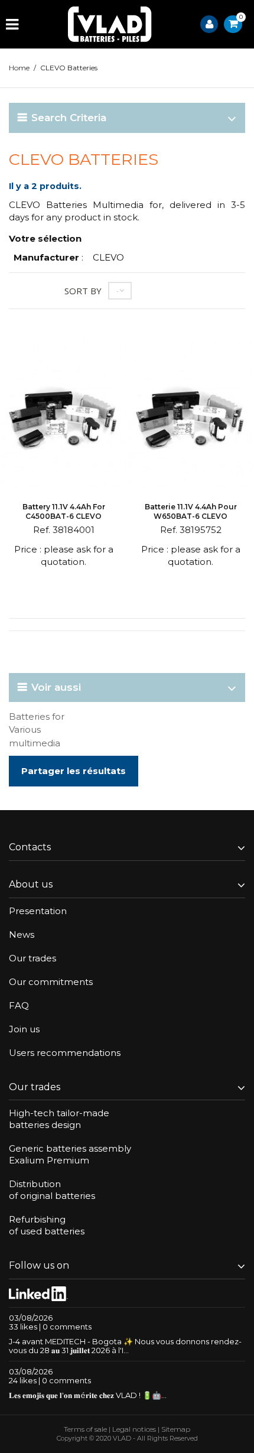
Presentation (38, 910)
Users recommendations (65, 1052)
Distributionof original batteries (52, 1189)
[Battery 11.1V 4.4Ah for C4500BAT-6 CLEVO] (63, 415)
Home (19, 67)
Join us (24, 1029)
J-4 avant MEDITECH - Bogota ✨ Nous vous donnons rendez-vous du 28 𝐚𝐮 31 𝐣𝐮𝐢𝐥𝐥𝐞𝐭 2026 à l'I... (125, 1346)
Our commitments (51, 981)
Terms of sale (85, 1429)
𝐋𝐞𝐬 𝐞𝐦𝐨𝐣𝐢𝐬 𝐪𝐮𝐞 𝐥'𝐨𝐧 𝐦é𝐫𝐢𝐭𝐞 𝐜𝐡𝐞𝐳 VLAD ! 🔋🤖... (88, 1395)
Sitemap (175, 1429)
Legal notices (134, 1429)
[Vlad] (110, 24)
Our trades (32, 958)
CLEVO (108, 257)
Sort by (83, 291)
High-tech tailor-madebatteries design (59, 1118)
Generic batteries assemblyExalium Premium (70, 1154)
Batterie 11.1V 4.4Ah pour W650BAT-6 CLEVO (191, 511)
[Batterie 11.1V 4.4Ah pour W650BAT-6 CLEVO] (190, 415)
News (21, 934)
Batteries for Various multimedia (36, 730)
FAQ (19, 1005)
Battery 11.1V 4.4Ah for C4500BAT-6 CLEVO (63, 511)
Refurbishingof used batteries (46, 1225)
